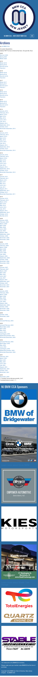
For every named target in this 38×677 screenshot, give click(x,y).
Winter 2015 (3, 101)
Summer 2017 (4, 86)
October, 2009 (4, 236)
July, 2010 (3, 209)
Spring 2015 (3, 103)
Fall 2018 (2, 78)
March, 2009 (3, 224)
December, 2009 (4, 239)
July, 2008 (3, 254)
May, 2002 (3, 345)
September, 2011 (5, 190)
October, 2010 (4, 214)
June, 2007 (3, 276)
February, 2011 (4, 178)
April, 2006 (3, 296)
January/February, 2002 (6, 342)
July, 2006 (3, 301)
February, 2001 (4, 356)
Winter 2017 (3, 82)
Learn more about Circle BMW (15, 465)
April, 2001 (3, 360)
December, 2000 (4, 376)
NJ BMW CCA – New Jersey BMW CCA (15, 36)
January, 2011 (4, 176)
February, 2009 (4, 222)
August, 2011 (3, 189)
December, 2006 (4, 310)
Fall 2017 (2, 87)
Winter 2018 (3, 72)
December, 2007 (4, 286)
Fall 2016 (2, 97)
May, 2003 (3, 330)
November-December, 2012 (7, 172)
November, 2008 (4, 261)
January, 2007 (4, 267)
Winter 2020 (3, 58)
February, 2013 (4, 134)
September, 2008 (5, 258)
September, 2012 (5, 169)
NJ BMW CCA (5, 46)
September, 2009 (5, 234)
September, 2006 (5, 305)
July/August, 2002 (5, 349)
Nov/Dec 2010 (4, 216)
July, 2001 (3, 365)
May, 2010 (3, 205)
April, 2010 (3, 203)
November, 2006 (4, 308)
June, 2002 (3, 347)
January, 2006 (4, 291)
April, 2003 (3, 328)
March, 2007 (3, 271)
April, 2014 (3, 116)
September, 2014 (5, 125)
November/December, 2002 (7, 352)
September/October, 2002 (7, 350)
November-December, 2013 (7, 150)
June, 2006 (3, 300)
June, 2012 (3, 163)
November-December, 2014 (7, 128)
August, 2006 (3, 303)
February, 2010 (4, 200)
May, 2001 (3, 362)
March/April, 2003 (5, 327)
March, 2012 (3, 158)
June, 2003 (3, 332)
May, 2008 (3, 251)
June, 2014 (3, 120)
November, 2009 (4, 238)
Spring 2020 (3, 57)
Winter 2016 (3, 92)
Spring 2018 (3, 74)
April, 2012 (3, 160)
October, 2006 (4, 307)
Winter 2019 (3, 63)
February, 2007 (4, 269)
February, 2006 (4, 293)
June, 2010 (3, 207)
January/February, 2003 (6, 325)
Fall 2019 (2, 68)
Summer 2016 (4, 95)
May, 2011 (3, 183)
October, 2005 (4, 314)
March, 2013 (3, 136)
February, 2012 (4, 156)
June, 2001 (3, 363)
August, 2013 (3, 145)
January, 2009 (4, 220)
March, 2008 (3, 247)
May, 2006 (3, 298)
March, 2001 (3, 358)
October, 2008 (4, 259)
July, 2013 (3, 143)
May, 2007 (3, 274)
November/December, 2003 (7, 337)
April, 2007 (3, 272)
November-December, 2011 (7, 194)
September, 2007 (5, 281)
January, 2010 (4, 198)
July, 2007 (3, 278)
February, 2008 (4, 245)
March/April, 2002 (5, 343)
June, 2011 (3, 185)
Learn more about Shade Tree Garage (15, 583)
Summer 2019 (4, 66)
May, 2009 (3, 227)
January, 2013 (4, 133)
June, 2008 (3, 252)
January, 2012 (4, 155)
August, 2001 (3, 367)
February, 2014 (4, 113)
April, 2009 (3, 225)
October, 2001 (4, 370)
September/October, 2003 (7, 335)
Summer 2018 (4, 76)
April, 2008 (3, 249)
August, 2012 (3, 167)
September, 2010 (5, 212)
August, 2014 (3, 123)
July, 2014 (3, 121)
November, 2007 (4, 285)
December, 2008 (4, 263)
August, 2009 (3, 232)
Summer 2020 (4, 55)
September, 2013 (5, 147)
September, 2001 (5, 369)
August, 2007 (3, 279)
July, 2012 (3, 165)
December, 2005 (4, 316)
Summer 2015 (4, 105)
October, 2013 (4, 148)
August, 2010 (3, 210)
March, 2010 (3, 202)
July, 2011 (3, 187)
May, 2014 (3, 118)
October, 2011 (4, 192)
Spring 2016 (3, 93)
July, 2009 (3, 231)
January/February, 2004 (6, 321)
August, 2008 (3, 256)
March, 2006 (3, 294)
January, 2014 (4, 111)
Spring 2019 (3, 65)
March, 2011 (3, 180)
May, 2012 (3, 162)
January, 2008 (4, 244)
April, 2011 (3, 182)
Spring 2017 (3, 84)
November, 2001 (4, 372)
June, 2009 (3, 229)
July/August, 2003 (5, 334)
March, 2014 (3, 114)
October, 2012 (4, 170)
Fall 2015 (2, 106)
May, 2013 (3, 140)
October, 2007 (4, 283)
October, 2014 (4, 127)
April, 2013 (3, 138)
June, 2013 (3, 141)
